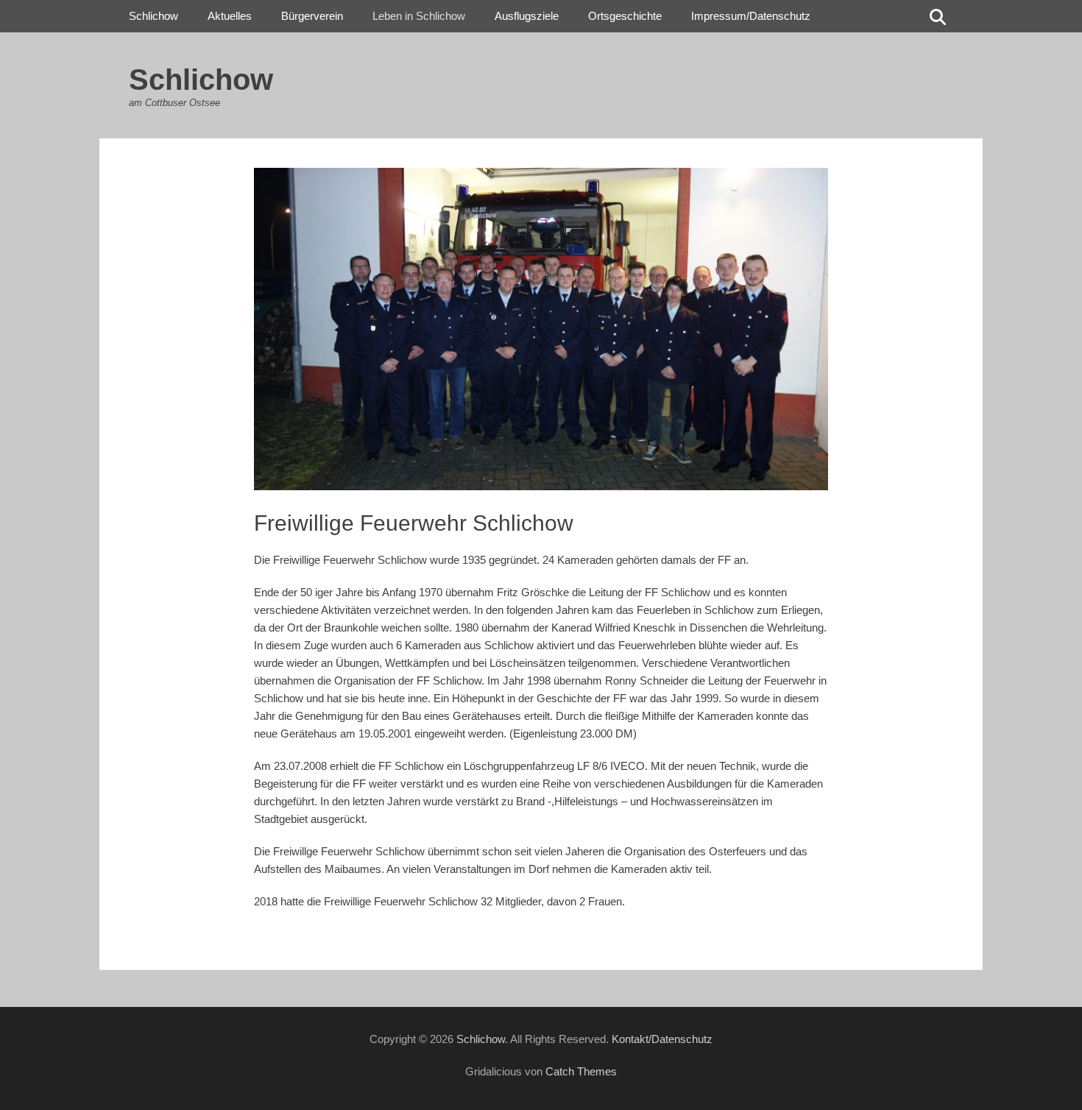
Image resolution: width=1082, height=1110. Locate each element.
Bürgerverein (312, 16)
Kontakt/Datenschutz (662, 1039)
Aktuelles (230, 16)
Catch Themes (581, 1071)
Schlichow (201, 79)
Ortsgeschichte (625, 16)
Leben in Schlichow (418, 16)
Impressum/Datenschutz (750, 16)
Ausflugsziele (527, 16)
